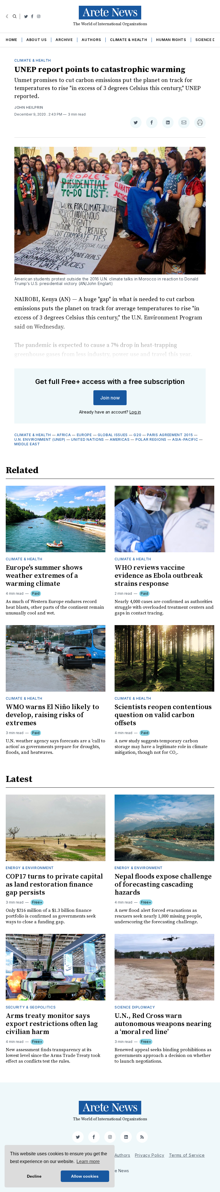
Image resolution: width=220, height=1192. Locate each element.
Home (11, 40)
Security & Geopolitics (31, 1007)
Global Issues (113, 435)
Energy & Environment (30, 868)
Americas (120, 439)
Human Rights (171, 40)
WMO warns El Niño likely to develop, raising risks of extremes (52, 715)
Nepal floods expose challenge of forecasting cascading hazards (163, 884)
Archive (64, 40)
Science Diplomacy (135, 1007)
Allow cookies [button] (85, 1176)
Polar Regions (150, 439)
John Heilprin (28, 107)
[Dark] (8, 16)
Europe (84, 435)
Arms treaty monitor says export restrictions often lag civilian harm (52, 1024)
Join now (110, 398)
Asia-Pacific (185, 439)
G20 (137, 435)
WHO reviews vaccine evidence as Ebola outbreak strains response (159, 575)
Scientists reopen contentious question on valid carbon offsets (163, 715)
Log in (135, 411)
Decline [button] (34, 1176)
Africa (64, 435)
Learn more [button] (88, 1161)
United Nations (87, 439)
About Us (36, 40)
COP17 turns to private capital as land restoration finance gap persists (54, 884)
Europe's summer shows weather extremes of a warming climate (44, 575)
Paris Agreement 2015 (170, 435)
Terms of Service (187, 1155)
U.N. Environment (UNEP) (39, 439)
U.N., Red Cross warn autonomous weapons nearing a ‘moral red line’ (163, 1024)
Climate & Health (128, 40)
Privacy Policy (149, 1155)
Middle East (27, 444)
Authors (91, 40)
